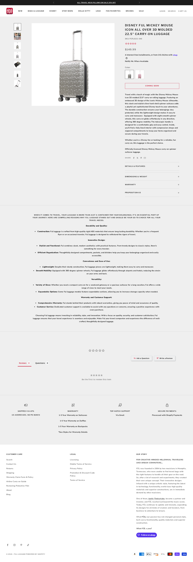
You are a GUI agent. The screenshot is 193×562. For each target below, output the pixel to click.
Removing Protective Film (17, 486)
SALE (141, 11)
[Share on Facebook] (134, 158)
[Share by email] (145, 158)
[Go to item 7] (17, 83)
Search (9, 459)
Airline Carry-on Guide (16, 481)
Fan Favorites (113, 11)
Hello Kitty (84, 11)
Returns (9, 468)
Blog (8, 494)
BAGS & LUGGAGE (36, 11)
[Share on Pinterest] (141, 158)
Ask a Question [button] (143, 358)
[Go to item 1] (17, 27)
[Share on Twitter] (137, 158)
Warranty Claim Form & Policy (19, 477)
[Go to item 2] (17, 36)
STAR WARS (67, 11)
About (9, 490)
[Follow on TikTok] (28, 545)
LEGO (98, 11)
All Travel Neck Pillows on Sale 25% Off (96, 3)
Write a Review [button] (166, 358)
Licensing (74, 459)
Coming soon (152, 86)
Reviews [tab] (22, 363)
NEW (20, 11)
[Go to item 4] (17, 55)
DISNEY (53, 11)
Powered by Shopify (35, 554)
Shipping (10, 473)
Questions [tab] (40, 363)
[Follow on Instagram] (14, 545)
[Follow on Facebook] (7, 545)
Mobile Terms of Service (80, 464)
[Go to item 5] (17, 64)
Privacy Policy (76, 468)
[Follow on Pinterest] (21, 545)
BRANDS (130, 11)
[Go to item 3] (17, 45)
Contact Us (11, 464)
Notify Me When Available (136, 61)
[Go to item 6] (17, 74)
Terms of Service (77, 480)
